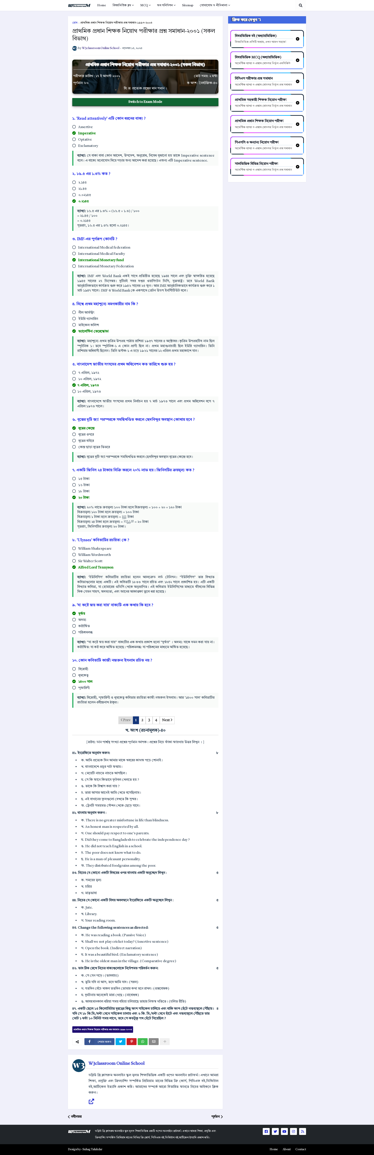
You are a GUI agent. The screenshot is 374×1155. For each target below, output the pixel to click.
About (287, 1149)
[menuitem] (101, 5)
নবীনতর (76, 1117)
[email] (154, 1041)
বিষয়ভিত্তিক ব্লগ (122, 5)
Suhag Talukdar (92, 1149)
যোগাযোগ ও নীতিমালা (213, 5)
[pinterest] (132, 1041)
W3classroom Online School (117, 1063)
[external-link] (91, 1102)
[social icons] (266, 1131)
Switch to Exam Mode (145, 102)
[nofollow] (165, 1041)
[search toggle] (300, 5)
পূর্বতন (215, 1117)
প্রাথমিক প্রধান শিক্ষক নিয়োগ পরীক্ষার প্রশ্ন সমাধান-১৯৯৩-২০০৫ (116, 22)
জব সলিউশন (165, 5)
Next (166, 720)
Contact (300, 1149)
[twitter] (121, 1041)
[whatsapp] (143, 1041)
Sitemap (187, 5)
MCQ (144, 5)
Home (101, 5)
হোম (74, 22)
